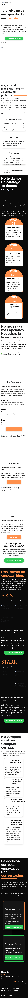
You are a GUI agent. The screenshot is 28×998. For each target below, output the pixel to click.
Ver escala (14, 537)
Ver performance (14, 429)
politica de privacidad (9, 990)
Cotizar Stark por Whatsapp (14, 720)
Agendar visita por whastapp (14, 927)
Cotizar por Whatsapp (14, 38)
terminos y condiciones (10, 988)
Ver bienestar (14, 482)
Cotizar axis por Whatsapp (14, 652)
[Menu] (25, 4)
